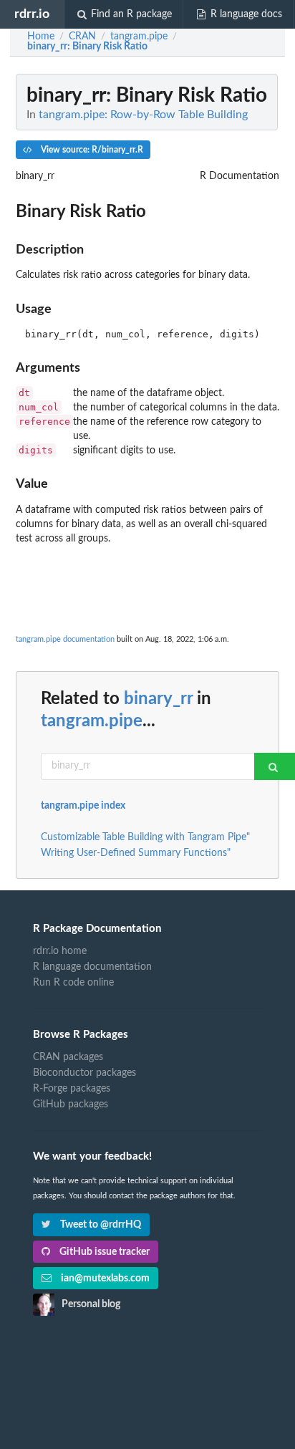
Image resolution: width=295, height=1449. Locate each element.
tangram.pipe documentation (65, 639)
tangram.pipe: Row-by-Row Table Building (143, 114)
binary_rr (158, 699)
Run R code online (73, 983)
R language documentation (92, 967)
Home (40, 37)
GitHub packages (70, 1104)
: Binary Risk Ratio (87, 47)
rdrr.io (31, 14)
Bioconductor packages (84, 1073)
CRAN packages (68, 1057)
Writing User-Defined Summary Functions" (136, 853)
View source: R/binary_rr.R (91, 149)
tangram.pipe (91, 721)
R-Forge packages (71, 1089)
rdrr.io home (60, 951)
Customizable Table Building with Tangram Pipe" (145, 837)
